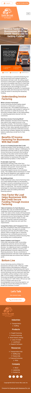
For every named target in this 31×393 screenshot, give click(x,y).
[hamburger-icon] (28, 13)
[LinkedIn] (17, 376)
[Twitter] (21, 376)
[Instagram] (13, 376)
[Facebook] (10, 376)
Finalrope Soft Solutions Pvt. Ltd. (20, 388)
